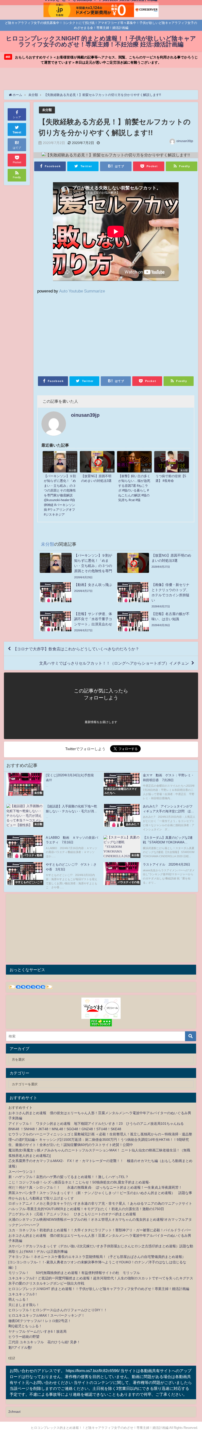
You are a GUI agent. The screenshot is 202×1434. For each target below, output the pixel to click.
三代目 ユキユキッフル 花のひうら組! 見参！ (44, 1342)
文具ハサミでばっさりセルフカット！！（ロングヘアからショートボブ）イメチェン (114, 663)
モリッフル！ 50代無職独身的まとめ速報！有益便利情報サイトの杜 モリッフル (74, 1272)
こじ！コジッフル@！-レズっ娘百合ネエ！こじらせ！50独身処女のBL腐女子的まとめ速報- (79, 1182)
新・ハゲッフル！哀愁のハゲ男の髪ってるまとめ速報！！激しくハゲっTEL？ (68, 1177)
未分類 (47, 109)
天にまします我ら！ (23, 1305)
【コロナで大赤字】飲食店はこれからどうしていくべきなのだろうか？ (76, 649)
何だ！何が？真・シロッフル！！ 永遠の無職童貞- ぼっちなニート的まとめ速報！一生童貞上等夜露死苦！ (95, 1187)
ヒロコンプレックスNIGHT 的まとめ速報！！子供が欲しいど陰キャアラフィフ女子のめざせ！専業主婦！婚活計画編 (98, 1288)
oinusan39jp (184, 141)
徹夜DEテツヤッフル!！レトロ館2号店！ (39, 1321)
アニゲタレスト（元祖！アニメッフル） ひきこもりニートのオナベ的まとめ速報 (72, 1214)
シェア (17, 117)
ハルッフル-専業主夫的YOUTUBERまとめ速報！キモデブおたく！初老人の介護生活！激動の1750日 (86, 1209)
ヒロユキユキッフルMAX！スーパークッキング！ (46, 1315)
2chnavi (14, 1411)
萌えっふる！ (18, 1299)
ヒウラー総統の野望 (23, 1336)
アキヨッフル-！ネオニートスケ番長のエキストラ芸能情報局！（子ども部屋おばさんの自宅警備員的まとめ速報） (96, 1256)
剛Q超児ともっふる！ (25, 1326)
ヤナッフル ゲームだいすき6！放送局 (37, 1331)
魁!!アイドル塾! (20, 1347)
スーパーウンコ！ (22, 1171)
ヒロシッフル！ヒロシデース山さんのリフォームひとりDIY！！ (57, 1310)
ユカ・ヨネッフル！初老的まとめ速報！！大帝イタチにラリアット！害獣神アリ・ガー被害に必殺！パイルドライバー (99, 1230)
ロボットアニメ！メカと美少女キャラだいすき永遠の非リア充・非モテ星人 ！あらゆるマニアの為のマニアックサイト (100, 1203)
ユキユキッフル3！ (23, 1294)
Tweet (17, 132)
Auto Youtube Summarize (82, 291)
